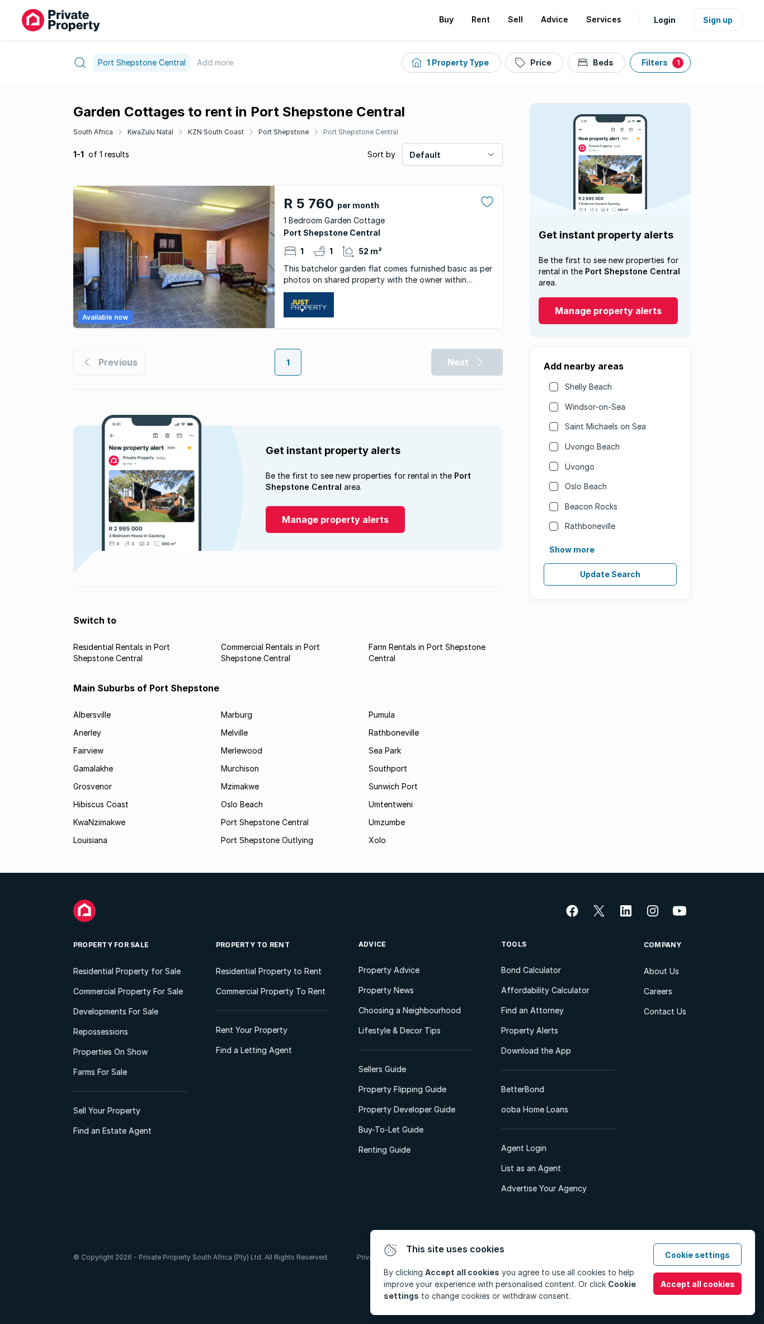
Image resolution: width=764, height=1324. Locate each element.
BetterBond (522, 1089)
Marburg (236, 714)
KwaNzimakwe (99, 822)
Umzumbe (387, 822)
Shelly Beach (588, 386)
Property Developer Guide (407, 1109)
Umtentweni (391, 804)
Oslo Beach (586, 486)
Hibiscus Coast (101, 804)
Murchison (240, 768)
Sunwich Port (393, 786)
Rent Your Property (251, 1030)
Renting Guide (385, 1149)
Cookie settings (697, 1255)
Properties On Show (110, 1051)
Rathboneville (590, 526)
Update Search (610, 574)
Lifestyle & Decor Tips (400, 1030)
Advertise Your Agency (544, 1188)
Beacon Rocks (591, 506)
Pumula (382, 714)
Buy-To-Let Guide (391, 1129)
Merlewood (241, 750)
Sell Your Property (106, 1110)
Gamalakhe (93, 768)
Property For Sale (111, 945)
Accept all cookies (698, 1284)
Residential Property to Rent (269, 971)
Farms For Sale (100, 1072)
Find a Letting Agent (254, 1050)
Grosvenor (92, 786)
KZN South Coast (216, 132)
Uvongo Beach (592, 446)
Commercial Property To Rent (271, 991)
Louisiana (90, 840)
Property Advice (389, 970)
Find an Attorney (532, 1010)
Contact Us (665, 1011)
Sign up (718, 20)
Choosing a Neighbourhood (410, 1010)
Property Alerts (529, 1030)
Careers (658, 991)
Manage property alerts (608, 310)
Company (663, 945)
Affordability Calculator (545, 990)
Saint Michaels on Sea (605, 426)
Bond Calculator (531, 970)
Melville (234, 732)
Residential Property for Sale (127, 971)
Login (665, 20)
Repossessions (100, 1031)
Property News (386, 990)
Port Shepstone (283, 132)
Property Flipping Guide (402, 1089)
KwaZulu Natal (150, 132)
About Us (661, 971)
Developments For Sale (115, 1011)
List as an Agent (531, 1168)
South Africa (93, 132)
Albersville (92, 714)
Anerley (87, 732)
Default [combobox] (425, 155)
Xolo (377, 840)
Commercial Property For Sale (128, 991)
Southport (388, 768)
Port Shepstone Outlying (267, 840)
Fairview (88, 750)
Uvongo (580, 466)
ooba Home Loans (534, 1109)
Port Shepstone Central (360, 132)
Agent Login (523, 1148)
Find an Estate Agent (112, 1130)
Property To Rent (253, 945)
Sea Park (385, 750)
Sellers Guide (382, 1069)
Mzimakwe (240, 786)
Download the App (536, 1050)
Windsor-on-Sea (595, 406)
